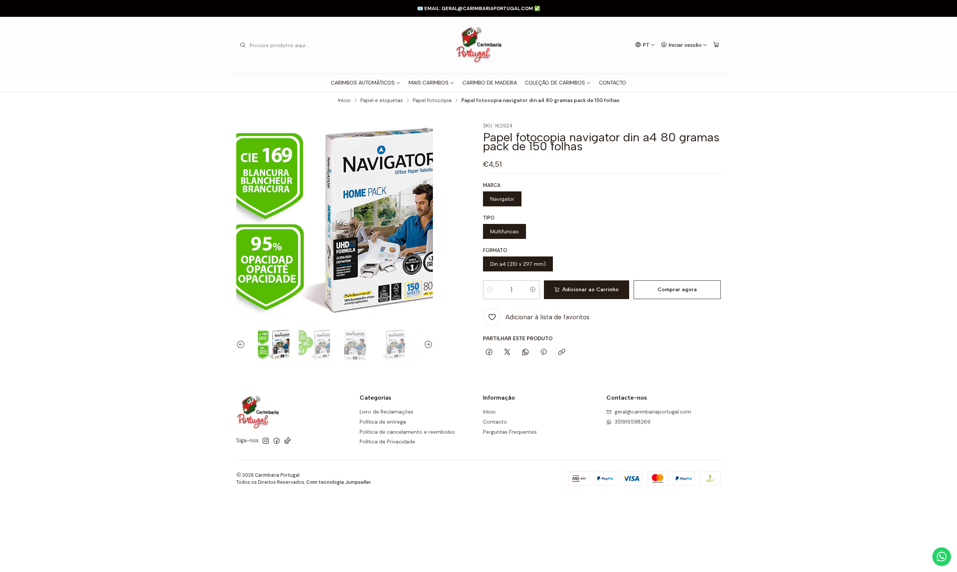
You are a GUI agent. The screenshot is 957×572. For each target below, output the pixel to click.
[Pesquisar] (242, 45)
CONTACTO (612, 82)
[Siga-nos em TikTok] (287, 441)
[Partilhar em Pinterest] (543, 352)
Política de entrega (383, 421)
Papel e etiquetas (381, 100)
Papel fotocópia (432, 100)
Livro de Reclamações (386, 411)
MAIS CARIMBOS (429, 82)
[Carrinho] (716, 45)
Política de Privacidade (387, 441)
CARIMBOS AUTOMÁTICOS (363, 82)
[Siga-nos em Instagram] (266, 441)
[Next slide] (427, 344)
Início (344, 100)
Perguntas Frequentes (510, 431)
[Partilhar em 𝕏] (507, 352)
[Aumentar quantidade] (532, 290)
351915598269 (632, 421)
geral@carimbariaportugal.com (653, 411)
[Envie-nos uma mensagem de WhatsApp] (941, 556)
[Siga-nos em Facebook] (276, 441)
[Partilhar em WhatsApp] (525, 352)
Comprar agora (677, 289)
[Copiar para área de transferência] (562, 352)
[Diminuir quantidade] (489, 290)
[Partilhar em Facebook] (489, 352)
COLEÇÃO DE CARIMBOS (555, 82)
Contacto (495, 421)
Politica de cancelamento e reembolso (407, 431)
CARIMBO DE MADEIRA (489, 82)
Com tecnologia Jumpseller (338, 482)
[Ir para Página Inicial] (478, 45)
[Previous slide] (241, 344)
